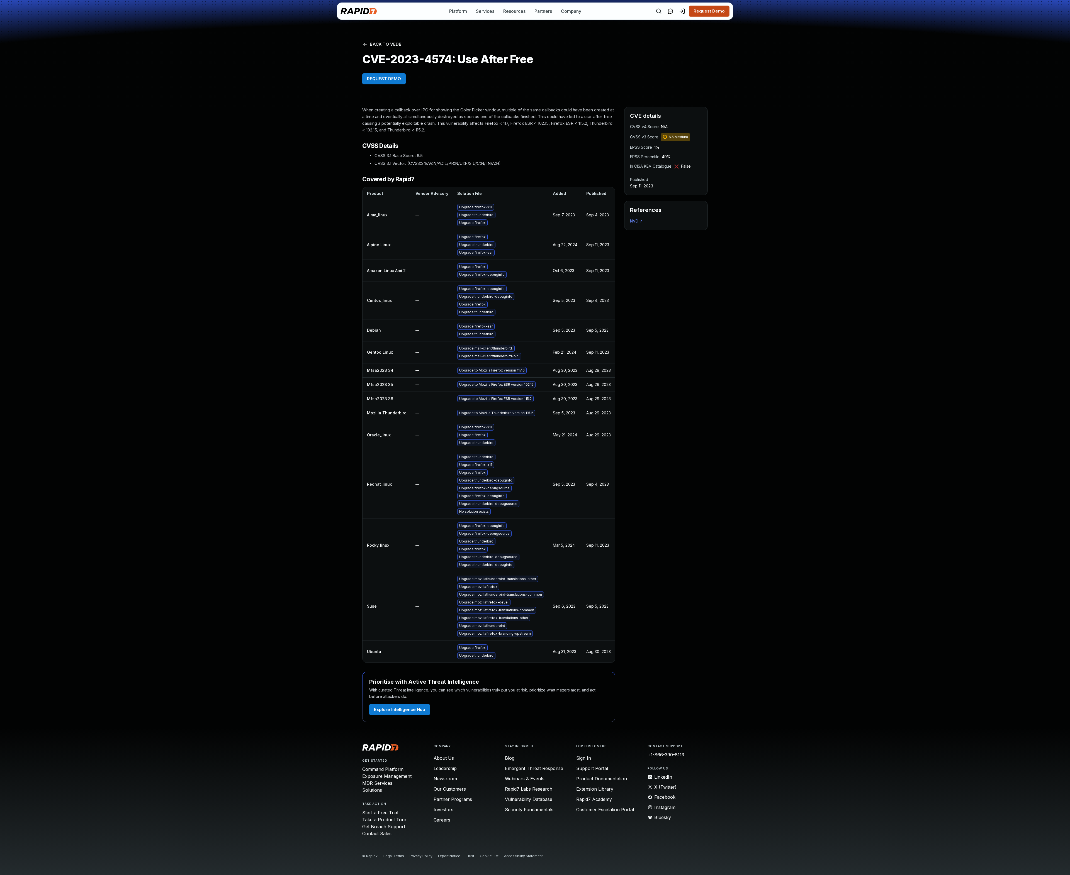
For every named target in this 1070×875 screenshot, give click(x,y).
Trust (470, 856)
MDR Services (377, 783)
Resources (514, 11)
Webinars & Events (524, 778)
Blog (509, 758)
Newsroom (445, 778)
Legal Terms (393, 856)
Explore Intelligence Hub (399, 709)
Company (571, 11)
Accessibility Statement (523, 856)
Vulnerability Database (528, 799)
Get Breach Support (383, 826)
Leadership (445, 768)
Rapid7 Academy (594, 799)
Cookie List (489, 856)
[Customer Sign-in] (682, 11)
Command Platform (382, 769)
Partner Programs (453, 799)
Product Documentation (601, 778)
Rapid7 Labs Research (528, 789)
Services (485, 11)
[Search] (659, 11)
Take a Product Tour (384, 819)
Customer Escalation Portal (605, 809)
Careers (442, 820)
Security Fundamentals (529, 809)
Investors (443, 809)
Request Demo (709, 11)
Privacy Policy (421, 856)
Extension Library (594, 789)
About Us (444, 758)
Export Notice (449, 856)
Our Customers (450, 789)
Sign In (583, 758)
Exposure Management (387, 776)
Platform (458, 11)
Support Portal (592, 768)
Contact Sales (376, 833)
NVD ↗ (636, 221)
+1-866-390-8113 (666, 754)
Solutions (372, 790)
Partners (543, 11)
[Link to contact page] (670, 11)
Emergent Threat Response (534, 768)
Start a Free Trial (380, 812)
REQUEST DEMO (384, 78)
